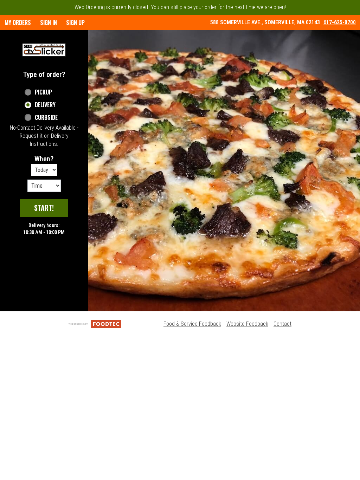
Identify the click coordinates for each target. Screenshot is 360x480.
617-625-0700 (339, 22)
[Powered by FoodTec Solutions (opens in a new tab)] (95, 323)
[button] (44, 50)
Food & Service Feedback (192, 323)
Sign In (48, 22)
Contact (282, 323)
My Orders (18, 22)
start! (44, 207)
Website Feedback (247, 323)
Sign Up (75, 22)
